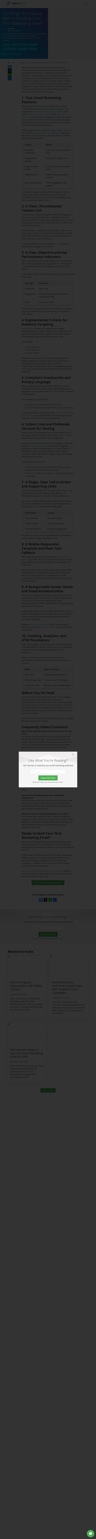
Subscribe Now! (48, 777)
